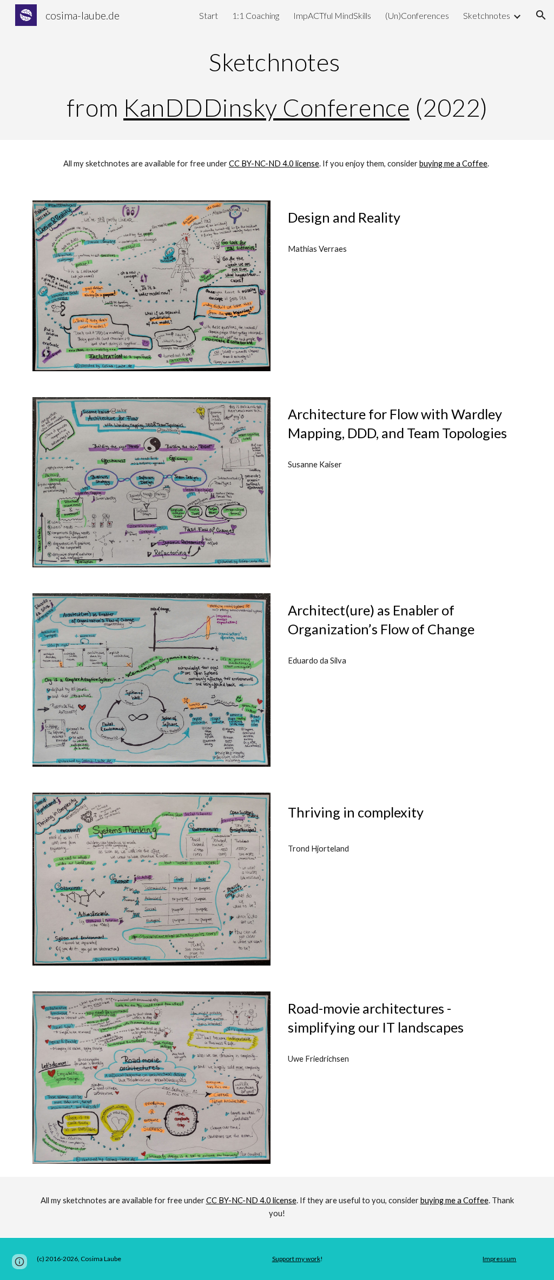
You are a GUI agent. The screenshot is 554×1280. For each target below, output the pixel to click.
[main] (277, 85)
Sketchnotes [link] (486, 15)
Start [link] (208, 15)
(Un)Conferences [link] (417, 15)
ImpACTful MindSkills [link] (332, 15)
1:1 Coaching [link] (255, 15)
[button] (541, 15)
